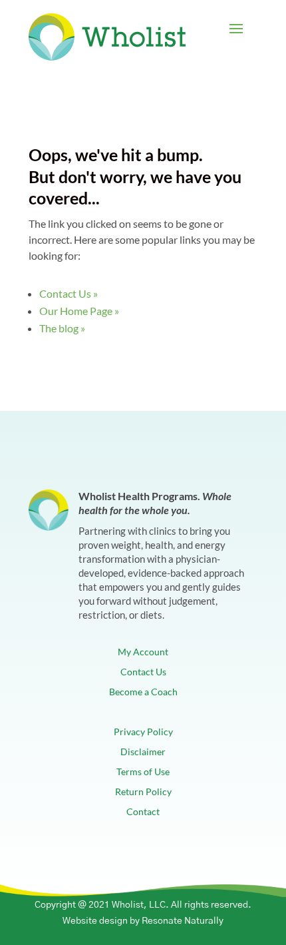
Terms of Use (143, 772)
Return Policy (143, 792)
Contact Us (143, 672)
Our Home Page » (79, 310)
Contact (143, 812)
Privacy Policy (143, 732)
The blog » (62, 328)
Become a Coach (143, 692)
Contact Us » (68, 293)
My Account (143, 652)
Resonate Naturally (182, 921)
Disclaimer (143, 752)
